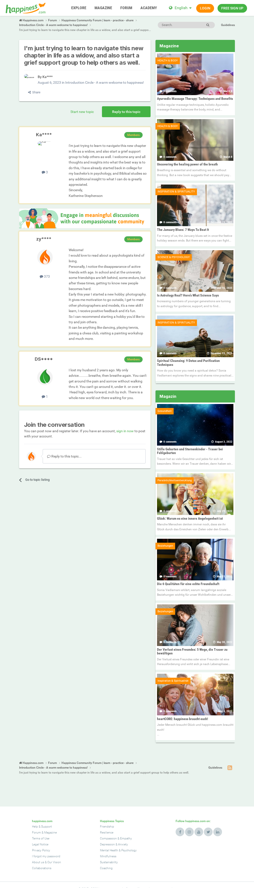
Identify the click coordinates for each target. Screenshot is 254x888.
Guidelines (228, 25)
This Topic (187, 25)
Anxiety (123, 844)
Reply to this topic (126, 112)
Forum (36, 832)
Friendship (107, 826)
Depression (107, 844)
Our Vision (54, 862)
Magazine (50, 832)
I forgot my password (46, 856)
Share (35, 92)
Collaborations (41, 868)
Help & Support (42, 826)
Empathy (126, 838)
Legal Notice (40, 844)
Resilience (106, 832)
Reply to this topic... (66, 456)
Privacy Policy (41, 850)
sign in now (125, 431)
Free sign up (232, 8)
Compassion (108, 838)
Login (205, 8)
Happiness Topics (112, 821)
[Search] (208, 25)
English (181, 7)
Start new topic (82, 112)
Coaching (106, 868)
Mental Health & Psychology (118, 850)
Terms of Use (40, 838)
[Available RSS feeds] (230, 767)
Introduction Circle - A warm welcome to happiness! (104, 82)
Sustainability (109, 862)
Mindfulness (108, 856)
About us (38, 862)
